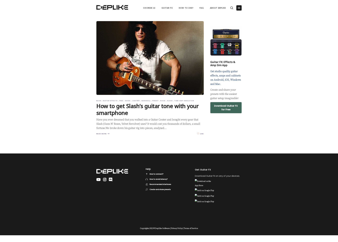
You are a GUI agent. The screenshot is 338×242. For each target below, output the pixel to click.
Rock (162, 101)
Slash (170, 101)
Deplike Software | (163, 228)
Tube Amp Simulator (184, 101)
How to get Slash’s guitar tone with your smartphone (147, 109)
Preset (155, 101)
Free (121, 101)
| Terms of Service (190, 228)
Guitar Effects (110, 101)
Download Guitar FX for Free (226, 107)
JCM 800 (136, 101)
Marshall (146, 101)
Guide (127, 101)
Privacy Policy (177, 228)
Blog (98, 101)
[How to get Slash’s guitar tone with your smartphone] (150, 58)
